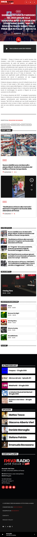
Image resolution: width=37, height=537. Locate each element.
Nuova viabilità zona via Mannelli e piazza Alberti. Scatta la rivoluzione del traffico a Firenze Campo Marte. (17, 167)
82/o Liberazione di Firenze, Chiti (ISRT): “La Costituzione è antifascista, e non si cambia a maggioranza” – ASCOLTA (21, 263)
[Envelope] (13, 487)
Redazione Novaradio (16, 120)
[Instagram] (3, 487)
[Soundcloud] (7, 527)
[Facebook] (12, 527)
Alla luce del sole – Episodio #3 (20, 378)
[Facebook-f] (6, 487)
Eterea (10, 306)
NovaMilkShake (13, 336)
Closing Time (8, 291)
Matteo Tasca (16, 415)
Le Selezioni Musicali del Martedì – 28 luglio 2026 (21, 393)
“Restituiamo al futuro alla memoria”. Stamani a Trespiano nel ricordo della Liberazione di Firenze (17, 209)
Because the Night (13, 313)
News (18, 11)
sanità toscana (26, 124)
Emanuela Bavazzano (21, 445)
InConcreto (15, 511)
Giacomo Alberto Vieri (21, 422)
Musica (5, 286)
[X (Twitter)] (5, 527)
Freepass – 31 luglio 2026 (18, 371)
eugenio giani (16, 124)
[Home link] (7, 2)
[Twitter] (10, 487)
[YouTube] (3, 527)
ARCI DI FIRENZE (18, 507)
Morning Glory (12, 321)
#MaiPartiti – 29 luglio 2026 (19, 386)
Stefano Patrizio (18, 437)
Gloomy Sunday (13, 328)
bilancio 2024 (5, 124)
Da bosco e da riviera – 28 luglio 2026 (20, 401)
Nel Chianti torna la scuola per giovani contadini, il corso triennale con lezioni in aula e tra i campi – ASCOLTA (22, 256)
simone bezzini (6, 127)
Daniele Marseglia (19, 430)
